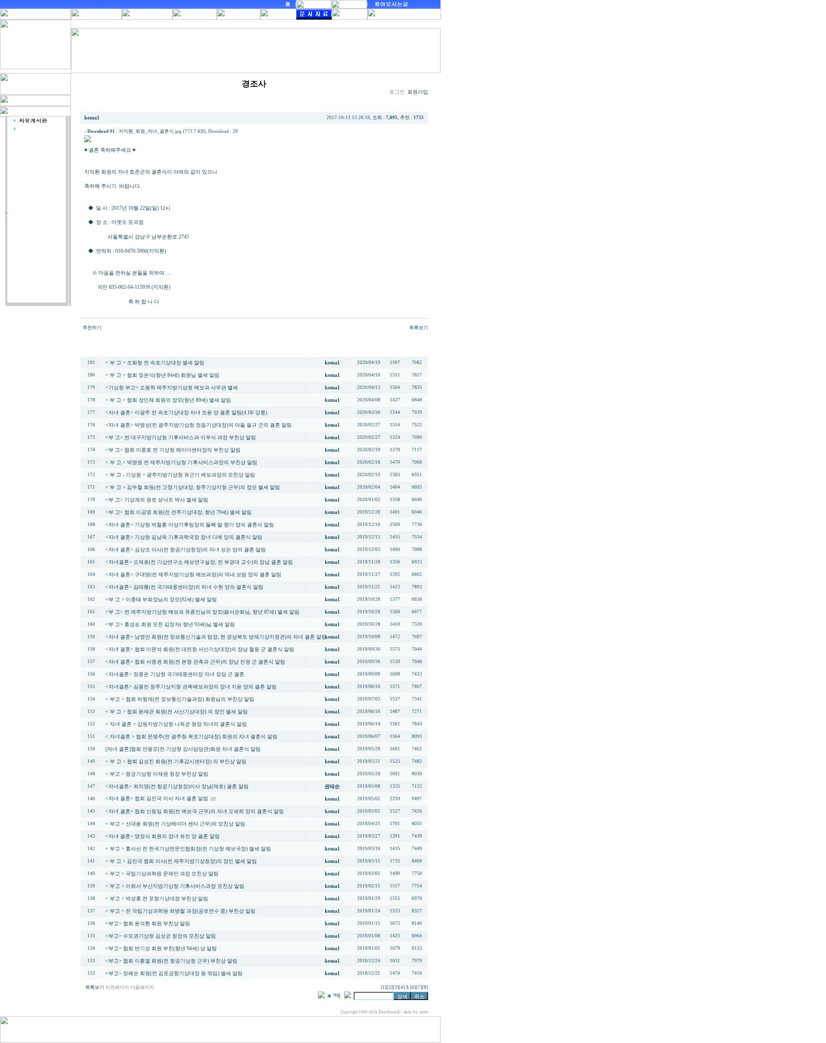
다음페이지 (142, 987)
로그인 (397, 92)
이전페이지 (117, 987)
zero (423, 1011)
